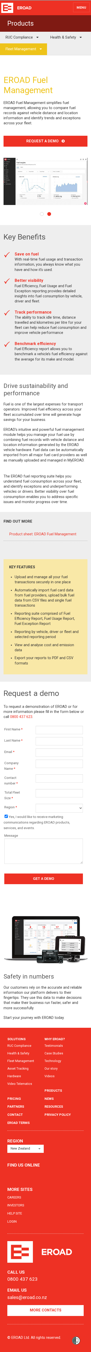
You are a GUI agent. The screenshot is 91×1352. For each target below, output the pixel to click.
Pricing (14, 1099)
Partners (15, 1106)
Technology (52, 1061)
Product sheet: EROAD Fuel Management (42, 534)
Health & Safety (63, 37)
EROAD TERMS (18, 1123)
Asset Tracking (18, 1068)
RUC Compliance (20, 37)
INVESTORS (15, 1205)
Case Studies (53, 1053)
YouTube (32, 1174)
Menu (81, 7)
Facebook (11, 1174)
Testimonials (53, 1046)
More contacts (45, 1310)
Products (53, 1090)
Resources (53, 1106)
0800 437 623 (21, 717)
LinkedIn (22, 1174)
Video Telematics (19, 1084)
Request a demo (44, 141)
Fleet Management (21, 49)
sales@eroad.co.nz (27, 1297)
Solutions (16, 1039)
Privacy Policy (57, 1115)
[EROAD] (16, 8)
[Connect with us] (72, 67)
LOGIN (12, 1221)
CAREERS (14, 1197)
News (49, 1099)
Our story (51, 1068)
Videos (49, 1076)
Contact (15, 1115)
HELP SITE (14, 1213)
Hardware (14, 1076)
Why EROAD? (54, 1039)
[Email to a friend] (79, 67)
